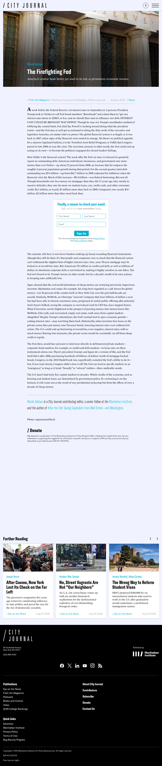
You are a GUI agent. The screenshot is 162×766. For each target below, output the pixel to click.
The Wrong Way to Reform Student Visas (133, 584)
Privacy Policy (99, 238)
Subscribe (88, 696)
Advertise (8, 723)
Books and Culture (13, 700)
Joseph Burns (12, 576)
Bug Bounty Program (14, 739)
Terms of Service (80, 240)
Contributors (90, 690)
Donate (36, 430)
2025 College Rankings (15, 708)
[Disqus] (81, 488)
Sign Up (81, 233)
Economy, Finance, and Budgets (69, 99)
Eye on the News (17, 613)
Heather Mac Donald (69, 576)
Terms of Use (10, 735)
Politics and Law (96, 99)
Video (6, 704)
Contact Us (89, 709)
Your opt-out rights (11, 760)
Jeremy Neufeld (119, 576)
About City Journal (93, 684)
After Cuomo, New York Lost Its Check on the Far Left (26, 587)
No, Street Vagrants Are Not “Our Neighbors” (78, 584)
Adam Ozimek (135, 576)
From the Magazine (13, 692)
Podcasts (8, 696)
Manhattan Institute (120, 401)
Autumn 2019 (118, 100)
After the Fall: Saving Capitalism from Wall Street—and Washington (85, 407)
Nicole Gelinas (34, 64)
